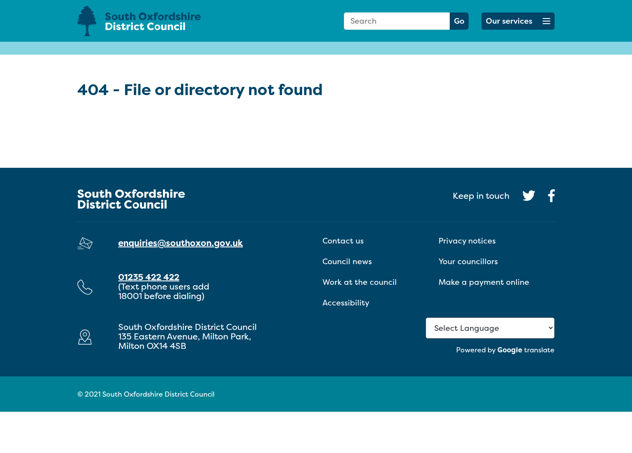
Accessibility (345, 302)
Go (459, 20)
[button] (518, 21)
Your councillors (468, 261)
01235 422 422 (148, 277)
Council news (347, 261)
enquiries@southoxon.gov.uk (180, 243)
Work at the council (359, 282)
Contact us (343, 240)
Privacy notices (467, 240)
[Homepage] (152, 21)
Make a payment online (484, 282)
